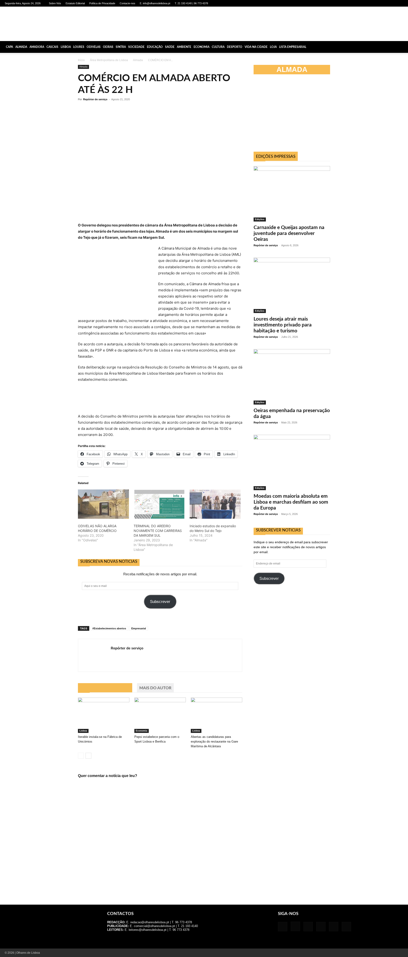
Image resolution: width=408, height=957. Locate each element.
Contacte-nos (127, 3)
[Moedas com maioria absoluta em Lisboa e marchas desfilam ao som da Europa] (292, 462)
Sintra (121, 47)
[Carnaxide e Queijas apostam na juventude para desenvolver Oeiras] (292, 193)
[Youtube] (399, 3)
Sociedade (136, 47)
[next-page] (88, 756)
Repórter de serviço (95, 99)
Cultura (218, 47)
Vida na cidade (256, 47)
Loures (78, 47)
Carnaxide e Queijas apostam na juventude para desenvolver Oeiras (289, 233)
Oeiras (108, 47)
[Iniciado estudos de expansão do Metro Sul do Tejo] (215, 504)
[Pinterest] (384, 3)
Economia (201, 47)
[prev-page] (81, 756)
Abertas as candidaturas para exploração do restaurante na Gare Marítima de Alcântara (214, 741)
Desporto (234, 47)
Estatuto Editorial (75, 3)
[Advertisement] (291, 115)
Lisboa (66, 47)
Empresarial (138, 628)
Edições (259, 219)
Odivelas (94, 47)
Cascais (52, 47)
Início (81, 60)
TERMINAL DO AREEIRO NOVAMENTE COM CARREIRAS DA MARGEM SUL (158, 530)
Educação (155, 47)
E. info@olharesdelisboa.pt (155, 3)
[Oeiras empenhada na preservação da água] (292, 377)
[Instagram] (368, 3)
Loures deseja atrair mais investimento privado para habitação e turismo (283, 325)
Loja (273, 47)
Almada (21, 47)
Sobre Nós (55, 3)
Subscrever (160, 601)
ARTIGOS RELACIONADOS (105, 688)
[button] (402, 47)
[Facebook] (360, 3)
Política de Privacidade (102, 3)
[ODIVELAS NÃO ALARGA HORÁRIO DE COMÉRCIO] (103, 504)
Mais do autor (155, 688)
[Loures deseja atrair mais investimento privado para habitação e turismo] (292, 285)
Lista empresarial (292, 47)
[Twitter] (391, 3)
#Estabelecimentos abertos (109, 628)
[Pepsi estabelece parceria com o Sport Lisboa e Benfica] (160, 715)
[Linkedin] (376, 3)
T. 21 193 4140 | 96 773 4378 (191, 3)
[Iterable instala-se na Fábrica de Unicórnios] (103, 715)
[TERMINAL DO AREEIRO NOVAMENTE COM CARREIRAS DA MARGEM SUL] (159, 504)
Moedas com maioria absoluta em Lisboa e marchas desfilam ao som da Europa (291, 502)
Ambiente (184, 47)
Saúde (169, 47)
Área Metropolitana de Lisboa (109, 60)
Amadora (37, 47)
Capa (9, 47)
